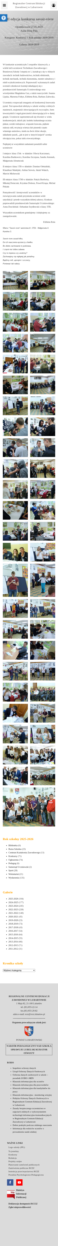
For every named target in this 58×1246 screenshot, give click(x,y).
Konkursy (21, 37)
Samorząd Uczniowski (18, 867)
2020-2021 (13, 916)
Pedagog (12, 863)
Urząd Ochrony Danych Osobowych (29, 1071)
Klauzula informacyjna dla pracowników (31, 1085)
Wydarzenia (13, 878)
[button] (3, 18)
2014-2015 (13, 938)
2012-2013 (13, 945)
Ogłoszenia (13, 860)
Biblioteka (13, 845)
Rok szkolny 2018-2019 (41, 37)
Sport (10, 870)
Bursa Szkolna (14, 849)
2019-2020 (13, 920)
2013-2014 (13, 941)
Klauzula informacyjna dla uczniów (28, 1081)
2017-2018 (13, 927)
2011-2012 (13, 949)
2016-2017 (13, 931)
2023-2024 (13, 906)
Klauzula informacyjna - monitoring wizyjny (32, 1095)
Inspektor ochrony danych (24, 1068)
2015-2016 (13, 934)
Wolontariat (13, 874)
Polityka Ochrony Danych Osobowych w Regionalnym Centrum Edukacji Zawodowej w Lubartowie (32, 1101)
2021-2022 (13, 913)
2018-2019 (33, 44)
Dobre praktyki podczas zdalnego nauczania (32, 1125)
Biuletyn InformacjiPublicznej (21, 1193)
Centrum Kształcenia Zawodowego (24, 852)
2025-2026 (13, 899)
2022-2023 (13, 909)
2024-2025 (13, 902)
